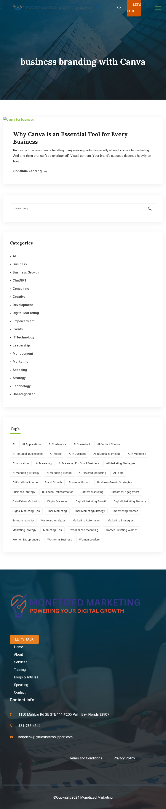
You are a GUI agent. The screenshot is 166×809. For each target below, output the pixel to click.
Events (18, 329)
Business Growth (26, 272)
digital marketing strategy (130, 501)
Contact (20, 692)
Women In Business (59, 539)
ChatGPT (19, 280)
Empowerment (24, 321)
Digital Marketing (26, 313)
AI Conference (57, 444)
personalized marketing (83, 530)
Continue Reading (27, 171)
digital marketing (58, 501)
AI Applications (32, 444)
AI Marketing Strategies (120, 463)
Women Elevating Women (121, 530)
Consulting (21, 289)
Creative (19, 297)
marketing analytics (53, 520)
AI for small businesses (28, 453)
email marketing (57, 511)
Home (18, 647)
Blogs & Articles (26, 677)
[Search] (152, 205)
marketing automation (87, 520)
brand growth (53, 482)
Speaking (20, 370)
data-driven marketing (26, 501)
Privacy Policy (124, 758)
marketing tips (52, 530)
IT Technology (23, 337)
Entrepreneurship (23, 520)
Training (20, 670)
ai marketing (44, 463)
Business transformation (57, 491)
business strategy (24, 491)
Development (23, 305)
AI (14, 256)
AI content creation (109, 444)
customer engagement (125, 491)
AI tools (118, 472)
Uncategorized (24, 394)
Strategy (19, 378)
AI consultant (81, 444)
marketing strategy (24, 530)
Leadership (21, 345)
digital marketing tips (26, 511)
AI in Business (77, 453)
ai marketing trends (59, 472)
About (18, 654)
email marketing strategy (89, 511)
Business (20, 264)
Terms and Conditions (91, 758)
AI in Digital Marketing (107, 453)
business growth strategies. (114, 482)
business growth (79, 482)
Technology (21, 386)
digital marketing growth (91, 501)
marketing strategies (121, 520)
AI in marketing (137, 453)
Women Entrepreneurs (26, 539)
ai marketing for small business (79, 463)
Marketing (20, 362)
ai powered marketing (92, 472)
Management (23, 354)
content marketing (92, 491)
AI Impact (56, 453)
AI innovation (21, 463)
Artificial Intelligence (25, 482)
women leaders (89, 539)
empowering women (125, 511)
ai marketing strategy (26, 472)
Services (20, 662)
